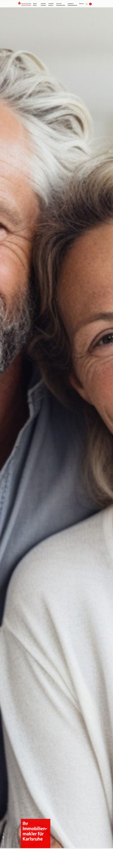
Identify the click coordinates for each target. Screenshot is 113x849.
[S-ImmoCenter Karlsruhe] (24, 3)
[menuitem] (35, 4)
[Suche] (86, 4)
